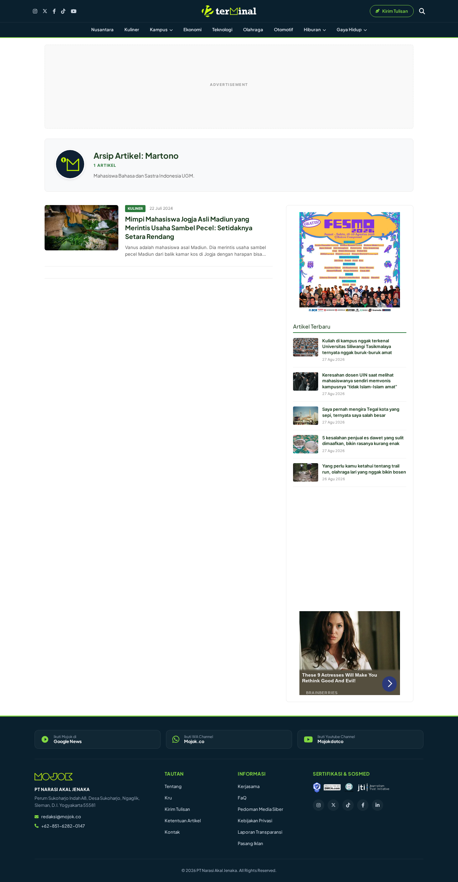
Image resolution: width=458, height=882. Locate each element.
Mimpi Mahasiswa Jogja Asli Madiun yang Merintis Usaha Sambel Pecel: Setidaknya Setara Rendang (188, 227)
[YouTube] (73, 11)
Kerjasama (249, 786)
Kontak (172, 832)
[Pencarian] (422, 11)
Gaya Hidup (349, 29)
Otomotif (283, 29)
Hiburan (313, 29)
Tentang (173, 786)
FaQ (242, 797)
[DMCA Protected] (332, 787)
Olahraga (253, 29)
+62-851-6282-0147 (63, 826)
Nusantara (102, 29)
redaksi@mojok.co (61, 816)
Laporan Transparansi (260, 832)
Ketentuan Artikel (183, 820)
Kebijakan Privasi (255, 820)
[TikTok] (63, 11)
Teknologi (222, 29)
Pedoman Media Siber (260, 809)
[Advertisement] (349, 547)
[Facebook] (54, 11)
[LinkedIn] (377, 805)
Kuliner (131, 29)
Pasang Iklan (250, 843)
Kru (168, 797)
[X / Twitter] (45, 11)
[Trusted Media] (317, 787)
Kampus (159, 29)
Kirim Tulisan (177, 809)
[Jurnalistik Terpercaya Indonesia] (373, 787)
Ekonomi (192, 29)
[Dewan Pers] (349, 787)
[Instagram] (35, 11)
